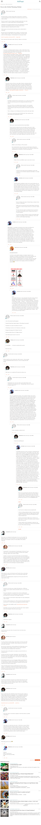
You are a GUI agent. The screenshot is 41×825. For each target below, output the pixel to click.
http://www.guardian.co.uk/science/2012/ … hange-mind (10, 37)
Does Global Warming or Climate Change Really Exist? (21, 773)
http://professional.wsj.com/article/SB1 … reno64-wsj (10, 702)
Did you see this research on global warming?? (20, 792)
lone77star (7, 636)
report (4, 41)
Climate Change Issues (14, 781)
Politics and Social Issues (14, 772)
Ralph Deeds (17, 119)
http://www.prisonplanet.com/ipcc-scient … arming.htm (12, 53)
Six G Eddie (8, 736)
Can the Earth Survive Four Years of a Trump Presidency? (22, 810)
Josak (15, 247)
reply (2, 41)
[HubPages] (20, 2)
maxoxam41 (8, 531)
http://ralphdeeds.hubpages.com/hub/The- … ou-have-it (19, 90)
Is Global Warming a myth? (16, 764)
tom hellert (9, 44)
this (21, 44)
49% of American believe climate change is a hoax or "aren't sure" (24, 801)
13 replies (19, 529)
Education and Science (14, 763)
